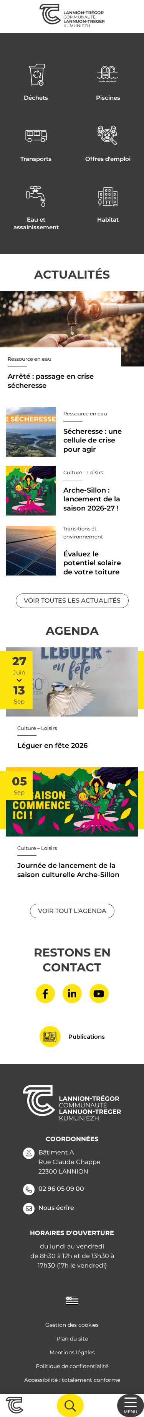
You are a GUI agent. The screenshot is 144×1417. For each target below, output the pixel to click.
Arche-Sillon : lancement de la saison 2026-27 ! (91, 499)
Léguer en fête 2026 (52, 745)
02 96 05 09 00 (61, 1188)
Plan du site (72, 1338)
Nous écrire (56, 1207)
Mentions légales (72, 1352)
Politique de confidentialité (72, 1366)
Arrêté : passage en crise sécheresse (51, 380)
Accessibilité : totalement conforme (72, 1379)
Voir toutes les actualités (72, 600)
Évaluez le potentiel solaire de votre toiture (92, 563)
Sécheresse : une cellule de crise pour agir (92, 440)
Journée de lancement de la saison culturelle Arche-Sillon (68, 870)
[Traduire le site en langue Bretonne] (72, 1300)
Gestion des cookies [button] (72, 1324)
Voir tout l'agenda (72, 910)
